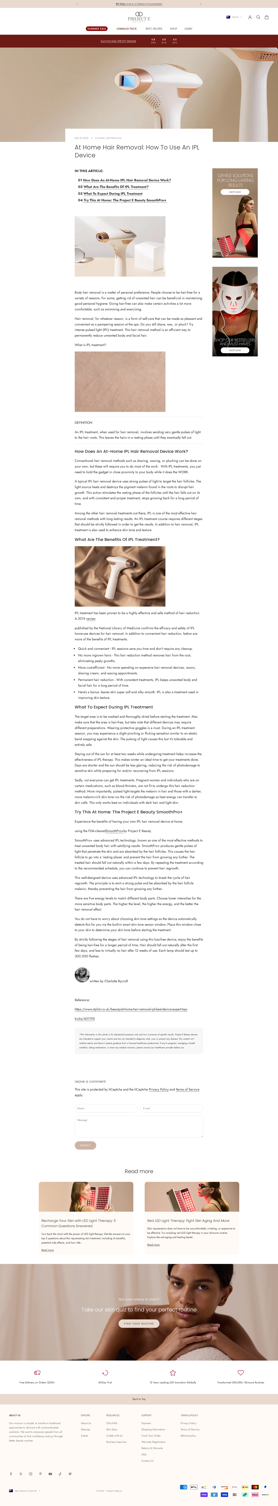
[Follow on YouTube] (50, 1474)
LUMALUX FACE (127, 29)
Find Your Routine (139, 1323)
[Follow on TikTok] (60, 1474)
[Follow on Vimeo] (70, 1474)
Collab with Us (114, 1436)
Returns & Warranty (152, 1448)
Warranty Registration (153, 1442)
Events (84, 1436)
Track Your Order (151, 1436)
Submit (85, 1145)
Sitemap (85, 1429)
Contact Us (147, 1461)
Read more (47, 1250)
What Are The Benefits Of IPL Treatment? (116, 186)
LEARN (188, 29)
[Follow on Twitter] (21, 1474)
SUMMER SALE (96, 29)
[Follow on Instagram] (31, 1474)
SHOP (173, 29)
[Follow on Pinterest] (40, 1474)
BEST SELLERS (154, 29)
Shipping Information (153, 1429)
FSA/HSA (111, 1423)
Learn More (154, 3)
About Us (86, 1423)
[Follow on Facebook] (11, 1474)
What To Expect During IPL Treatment (112, 193)
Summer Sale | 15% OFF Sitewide (118, 41)
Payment (146, 1423)
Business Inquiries (116, 1442)
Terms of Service (187, 1089)
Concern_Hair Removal (108, 138)
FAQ (143, 1454)
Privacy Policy (159, 1089)
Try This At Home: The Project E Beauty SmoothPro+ (124, 200)
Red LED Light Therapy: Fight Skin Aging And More (188, 1220)
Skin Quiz (111, 1429)
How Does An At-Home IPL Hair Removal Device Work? (127, 180)
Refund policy (188, 1436)
